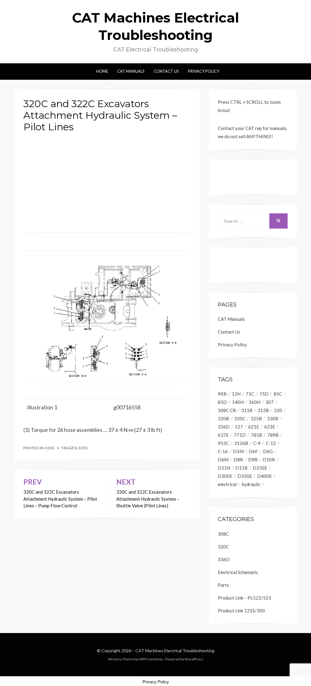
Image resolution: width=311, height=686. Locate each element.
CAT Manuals (131, 71)
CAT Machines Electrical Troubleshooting (174, 650)
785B (256, 435)
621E (253, 426)
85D (222, 402)
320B (223, 418)
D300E (225, 476)
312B (263, 410)
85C (278, 394)
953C (223, 443)
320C (50, 448)
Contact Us (166, 71)
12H (236, 394)
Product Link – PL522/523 (244, 597)
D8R (238, 459)
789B (273, 435)
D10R (269, 459)
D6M (223, 459)
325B (256, 418)
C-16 (223, 451)
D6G (268, 451)
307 (269, 402)
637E (223, 435)
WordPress (194, 659)
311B (246, 410)
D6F (253, 451)
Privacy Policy (203, 71)
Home (102, 71)
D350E (245, 476)
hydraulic (251, 484)
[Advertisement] (106, 180)
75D (263, 394)
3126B (241, 443)
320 (278, 410)
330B (272, 418)
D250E (260, 468)
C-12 (271, 443)
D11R (241, 468)
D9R (253, 459)
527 (239, 426)
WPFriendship (150, 659)
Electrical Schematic (238, 572)
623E (269, 426)
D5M (238, 451)
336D (224, 426)
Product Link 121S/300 (241, 610)
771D (240, 435)
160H (254, 402)
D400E (264, 476)
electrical (227, 484)
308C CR (227, 410)
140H (238, 402)
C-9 (257, 443)
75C (250, 394)
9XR (222, 394)
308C (223, 534)
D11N (224, 468)
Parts (223, 585)
